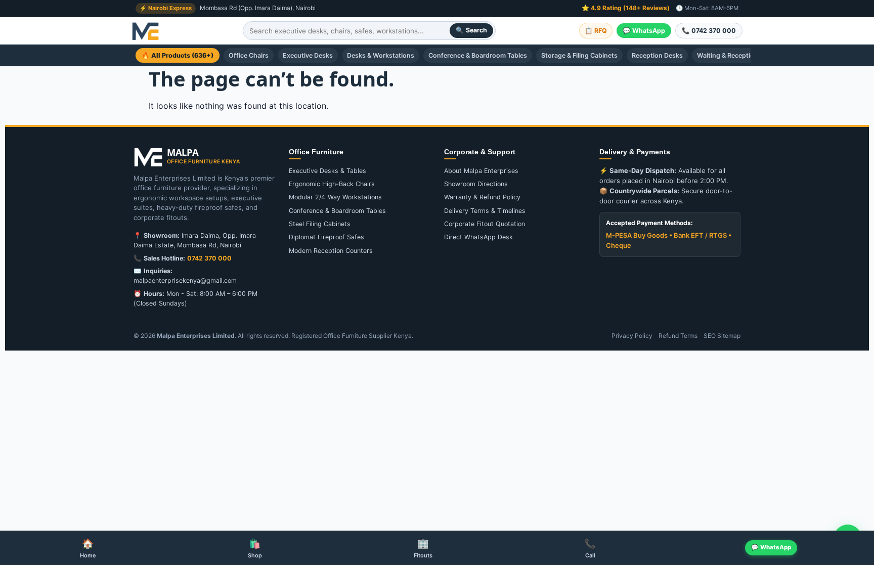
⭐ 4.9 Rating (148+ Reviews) (626, 8)
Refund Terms (678, 335)
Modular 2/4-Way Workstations (335, 197)
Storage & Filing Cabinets (579, 55)
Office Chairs (249, 55)
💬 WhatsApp (644, 30)
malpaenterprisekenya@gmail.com (185, 280)
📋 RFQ (596, 30)
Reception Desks (657, 55)
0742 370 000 (209, 258)
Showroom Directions (476, 184)
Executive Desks (308, 55)
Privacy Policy (631, 335)
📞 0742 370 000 (709, 30)
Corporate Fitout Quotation (484, 224)
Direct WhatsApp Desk (478, 237)
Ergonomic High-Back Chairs (332, 184)
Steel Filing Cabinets (320, 224)
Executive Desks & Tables (327, 171)
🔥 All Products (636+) (177, 55)
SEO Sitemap (722, 335)
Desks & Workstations (380, 55)
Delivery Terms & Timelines (485, 210)
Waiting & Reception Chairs (738, 55)
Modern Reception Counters (331, 250)
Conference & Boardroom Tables (477, 55)
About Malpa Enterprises (481, 171)
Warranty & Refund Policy (482, 197)
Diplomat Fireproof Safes (326, 237)
